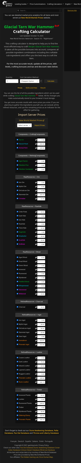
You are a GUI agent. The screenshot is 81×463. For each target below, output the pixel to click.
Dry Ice (21, 140)
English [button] (68, 4)
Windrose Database (47, 450)
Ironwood (22, 269)
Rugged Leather (24, 374)
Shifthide (22, 244)
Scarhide (22, 240)
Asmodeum (23, 340)
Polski (41, 441)
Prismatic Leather (25, 378)
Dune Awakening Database (41, 430)
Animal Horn (23, 148)
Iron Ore (21, 182)
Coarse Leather (24, 358)
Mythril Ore (22, 186)
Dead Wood (23, 261)
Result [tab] (43, 88)
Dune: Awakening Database (44, 448)
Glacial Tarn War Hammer (29, 26)
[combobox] (39, 10)
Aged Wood (23, 257)
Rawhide (22, 224)
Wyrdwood (22, 277)
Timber (21, 407)
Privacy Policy (44, 445)
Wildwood (22, 294)
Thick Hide (22, 228)
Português (49, 441)
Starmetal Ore (23, 194)
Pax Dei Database (21, 433)
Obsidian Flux (24, 165)
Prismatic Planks (25, 419)
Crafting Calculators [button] (54, 4)
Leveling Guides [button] (21, 4)
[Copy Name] (36, 140)
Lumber (21, 399)
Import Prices (40, 125)
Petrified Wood (24, 281)
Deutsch (21, 441)
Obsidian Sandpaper (26, 169)
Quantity (9, 77)
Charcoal (22, 307)
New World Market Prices (32, 17)
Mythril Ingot (23, 324)
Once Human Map (46, 457)
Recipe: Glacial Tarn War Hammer (43, 46)
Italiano (35, 441)
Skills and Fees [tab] (31, 88)
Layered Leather (24, 370)
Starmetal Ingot (24, 332)
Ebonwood (22, 290)
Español (28, 441)
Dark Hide (22, 216)
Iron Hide (22, 220)
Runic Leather (24, 382)
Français (13, 441)
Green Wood (23, 265)
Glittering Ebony (24, 415)
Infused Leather (24, 366)
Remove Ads (72, 10)
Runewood (22, 273)
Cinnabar (22, 198)
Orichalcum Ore (24, 190)
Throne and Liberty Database (46, 433)
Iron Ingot (22, 320)
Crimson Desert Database (30, 450)
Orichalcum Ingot (25, 328)
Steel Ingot (22, 336)
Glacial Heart (23, 144)
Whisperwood (23, 286)
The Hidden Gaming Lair (29, 457)
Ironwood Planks (25, 395)
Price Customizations (38, 4)
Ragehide (22, 232)
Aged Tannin (23, 161)
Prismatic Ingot (24, 344)
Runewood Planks (25, 403)
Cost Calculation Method (29, 77)
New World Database (48, 452)
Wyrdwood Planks (25, 411)
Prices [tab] (20, 88)
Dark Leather (23, 362)
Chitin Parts (23, 212)
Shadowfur (22, 236)
